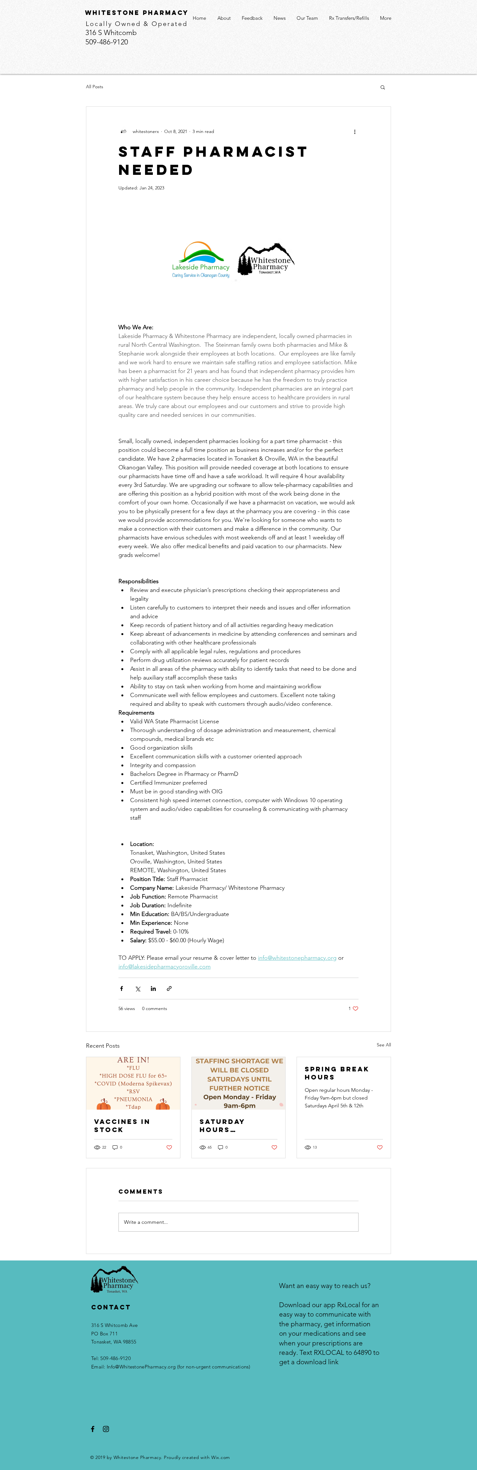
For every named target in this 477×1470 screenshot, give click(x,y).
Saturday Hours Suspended (226, 1125)
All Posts (94, 87)
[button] (383, 87)
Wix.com (220, 1457)
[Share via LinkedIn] (153, 988)
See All (384, 1045)
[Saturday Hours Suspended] (239, 1083)
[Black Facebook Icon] (93, 1429)
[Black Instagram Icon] (106, 1429)
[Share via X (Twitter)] (137, 988)
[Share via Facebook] (121, 988)
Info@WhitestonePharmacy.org (141, 1367)
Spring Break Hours (337, 1073)
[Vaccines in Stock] (133, 1083)
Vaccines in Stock (122, 1125)
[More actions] (355, 131)
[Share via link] (169, 988)
